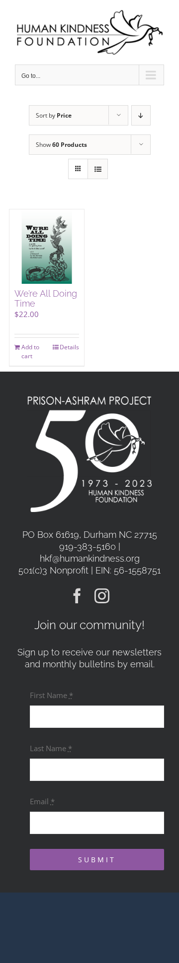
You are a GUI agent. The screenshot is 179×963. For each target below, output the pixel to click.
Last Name (51, 748)
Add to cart (30, 351)
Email (42, 801)
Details (69, 347)
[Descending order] (141, 115)
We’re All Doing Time (45, 298)
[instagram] (101, 595)
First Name (51, 695)
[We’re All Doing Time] (46, 246)
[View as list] (97, 169)
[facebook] (77, 595)
